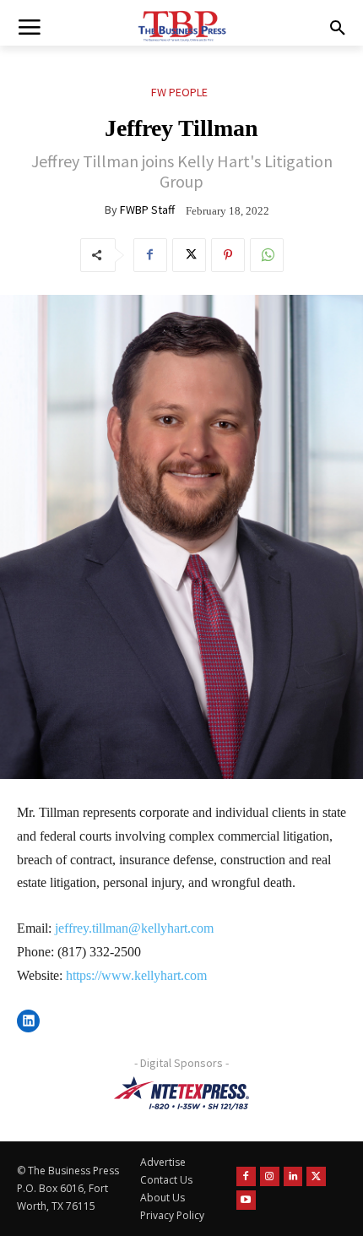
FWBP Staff (147, 209)
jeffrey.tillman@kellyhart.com (134, 928)
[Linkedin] (293, 1176)
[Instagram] (269, 1176)
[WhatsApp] (267, 255)
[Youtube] (246, 1200)
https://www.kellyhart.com (136, 975)
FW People (179, 92)
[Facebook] (150, 255)
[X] (189, 255)
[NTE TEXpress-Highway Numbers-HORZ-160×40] (181, 1093)
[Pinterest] (228, 255)
